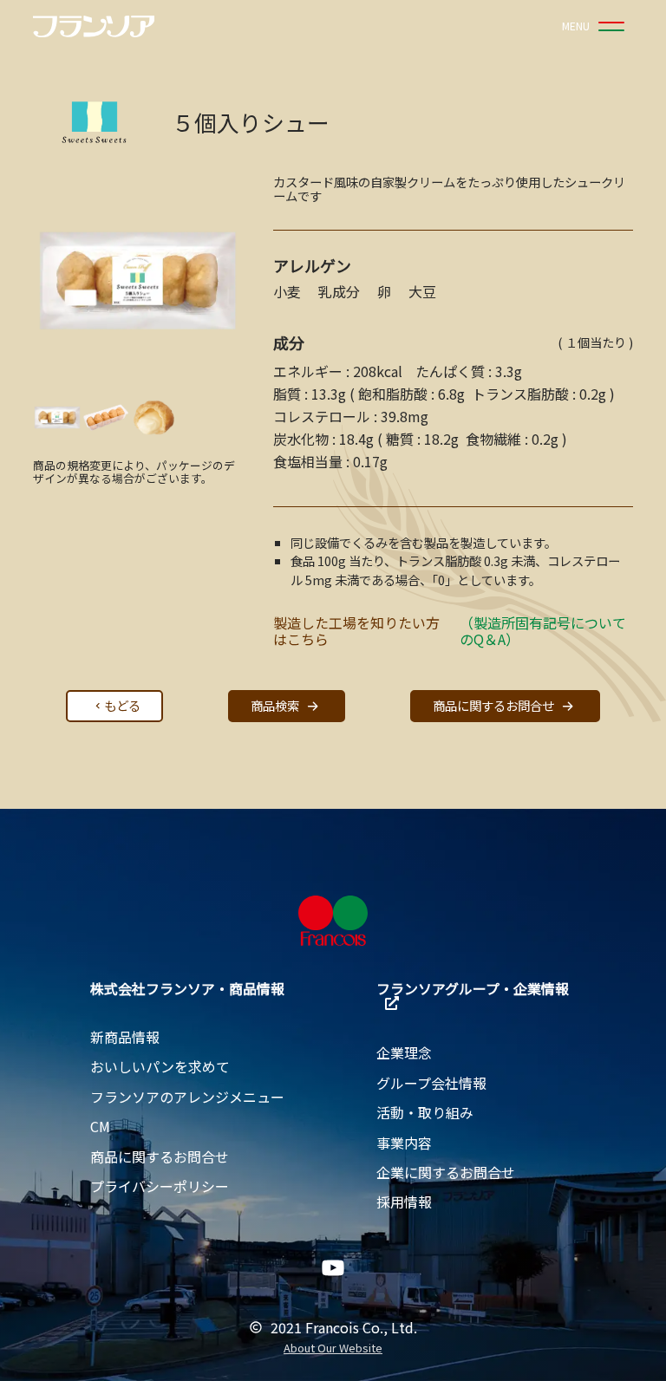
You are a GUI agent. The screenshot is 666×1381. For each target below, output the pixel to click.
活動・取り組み (424, 1112)
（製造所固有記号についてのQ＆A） (543, 631)
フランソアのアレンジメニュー (187, 1096)
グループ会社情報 (431, 1083)
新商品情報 (125, 1037)
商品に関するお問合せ (493, 705)
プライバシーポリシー (159, 1186)
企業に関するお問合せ (445, 1172)
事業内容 (404, 1142)
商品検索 (275, 705)
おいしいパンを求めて (160, 1066)
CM (100, 1126)
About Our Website (333, 1348)
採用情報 (404, 1201)
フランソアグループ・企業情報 (472, 988)
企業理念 (404, 1052)
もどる (122, 705)
